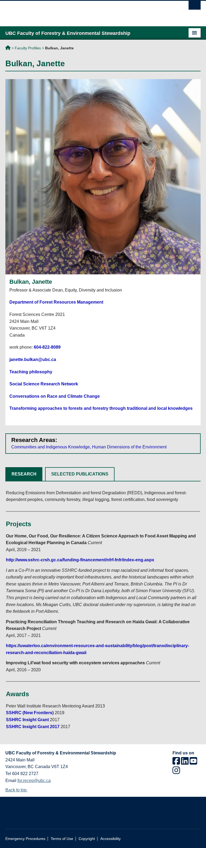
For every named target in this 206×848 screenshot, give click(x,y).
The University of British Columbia (88, 11)
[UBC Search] (195, 7)
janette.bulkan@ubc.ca (32, 359)
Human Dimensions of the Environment (129, 447)
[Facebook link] (176, 762)
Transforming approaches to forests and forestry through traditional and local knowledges (101, 408)
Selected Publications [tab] (79, 474)
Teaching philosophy (30, 372)
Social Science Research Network (43, 384)
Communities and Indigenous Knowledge (50, 447)
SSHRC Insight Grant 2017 (33, 726)
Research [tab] (24, 474)
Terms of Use (62, 839)
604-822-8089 (47, 347)
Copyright (87, 839)
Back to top (16, 790)
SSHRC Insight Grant (27, 719)
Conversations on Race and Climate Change (54, 396)
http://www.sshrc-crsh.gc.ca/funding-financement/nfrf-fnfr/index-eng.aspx (80, 560)
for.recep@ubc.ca (34, 780)
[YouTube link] (193, 762)
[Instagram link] (176, 772)
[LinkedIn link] (185, 762)
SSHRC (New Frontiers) (30, 712)
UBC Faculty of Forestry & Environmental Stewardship (7, 48)
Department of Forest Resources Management (56, 302)
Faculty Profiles (28, 48)
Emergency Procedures (25, 839)
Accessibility (110, 839)
